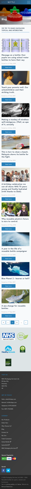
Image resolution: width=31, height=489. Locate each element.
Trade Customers (7, 439)
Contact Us (5, 432)
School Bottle (6, 442)
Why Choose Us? (7, 426)
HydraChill (5, 445)
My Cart (4, 435)
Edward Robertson (7, 486)
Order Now (5, 423)
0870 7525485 (8, 409)
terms (19, 484)
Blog (3, 429)
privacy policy (10, 484)
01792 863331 (12, 405)
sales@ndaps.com (10, 399)
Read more (8, 67)
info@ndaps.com (12, 402)
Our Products (5, 419)
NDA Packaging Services (9, 448)
